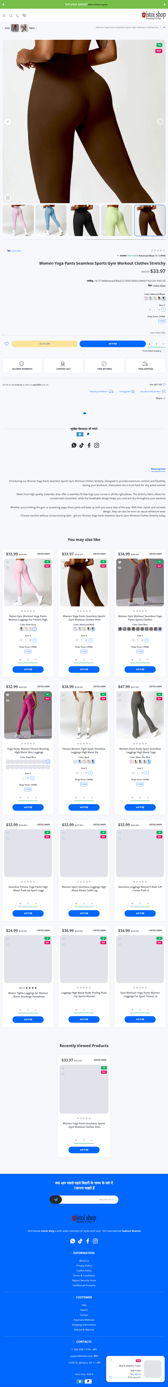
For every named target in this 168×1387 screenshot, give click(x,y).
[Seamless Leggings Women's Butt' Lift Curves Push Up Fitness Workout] (140, 853)
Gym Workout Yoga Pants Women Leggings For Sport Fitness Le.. (140, 994)
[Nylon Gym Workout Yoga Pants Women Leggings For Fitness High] (28, 582)
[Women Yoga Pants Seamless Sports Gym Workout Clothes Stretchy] (84, 582)
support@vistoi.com (81, 1356)
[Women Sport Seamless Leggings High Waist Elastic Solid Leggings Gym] (84, 853)
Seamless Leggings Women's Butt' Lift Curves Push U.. (140, 888)
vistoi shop (16, 250)
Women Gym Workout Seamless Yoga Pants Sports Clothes (140, 617)
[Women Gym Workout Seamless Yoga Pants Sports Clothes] (140, 582)
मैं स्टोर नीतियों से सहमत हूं (152, 351)
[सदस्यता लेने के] (56, 1200)
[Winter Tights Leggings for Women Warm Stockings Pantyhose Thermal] (28, 959)
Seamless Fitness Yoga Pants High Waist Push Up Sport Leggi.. (28, 888)
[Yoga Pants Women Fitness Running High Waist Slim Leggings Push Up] (28, 715)
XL (150, 309)
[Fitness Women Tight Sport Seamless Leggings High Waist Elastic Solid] (84, 715)
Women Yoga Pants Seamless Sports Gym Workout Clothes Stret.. (84, 617)
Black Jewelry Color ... (128, 1365)
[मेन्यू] (4, 15)
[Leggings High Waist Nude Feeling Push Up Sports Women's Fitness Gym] (84, 959)
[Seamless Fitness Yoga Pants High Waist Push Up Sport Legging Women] (28, 853)
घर (164, 27)
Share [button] (159, 398)
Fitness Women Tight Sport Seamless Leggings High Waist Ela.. (84, 750)
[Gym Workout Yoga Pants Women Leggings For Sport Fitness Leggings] (140, 959)
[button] (165, 4)
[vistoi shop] (154, 15)
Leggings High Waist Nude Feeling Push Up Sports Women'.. (84, 994)
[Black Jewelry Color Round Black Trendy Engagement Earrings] (152, 1369)
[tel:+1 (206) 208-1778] (17, 15)
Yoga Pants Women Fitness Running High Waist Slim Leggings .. (28, 750)
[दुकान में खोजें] (11, 15)
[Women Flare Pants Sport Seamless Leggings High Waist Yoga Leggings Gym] (140, 715)
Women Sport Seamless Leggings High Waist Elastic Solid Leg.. (84, 888)
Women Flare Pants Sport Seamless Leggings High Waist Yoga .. (140, 750)
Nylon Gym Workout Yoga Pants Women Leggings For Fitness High (28, 617)
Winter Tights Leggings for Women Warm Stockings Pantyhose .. (28, 994)
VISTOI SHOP (155, 554)
